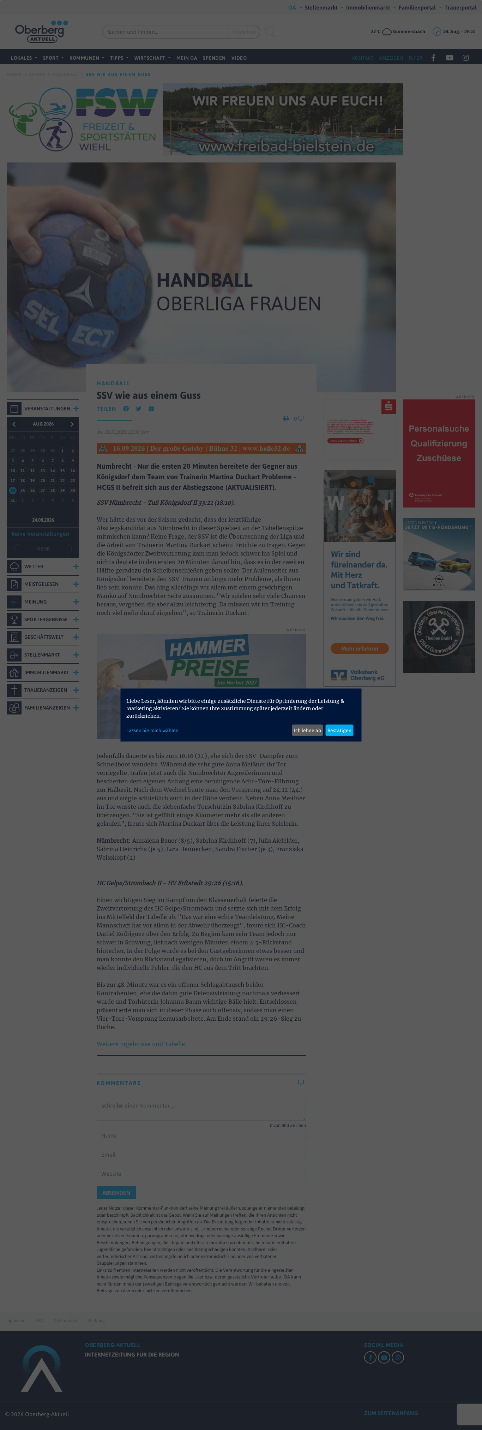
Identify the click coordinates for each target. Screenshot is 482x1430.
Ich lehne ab (307, 730)
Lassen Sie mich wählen (152, 730)
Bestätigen (339, 730)
